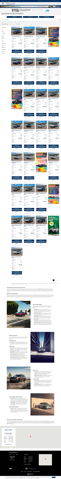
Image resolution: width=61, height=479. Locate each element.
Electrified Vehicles (31, 3)
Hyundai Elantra (36, 309)
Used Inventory (26, 3)
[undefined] (30, 10)
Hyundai (14, 24)
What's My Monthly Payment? (17, 52)
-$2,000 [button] (21, 71)
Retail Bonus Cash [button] (14, 41)
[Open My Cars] (58, 3)
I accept (54, 477)
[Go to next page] (58, 280)
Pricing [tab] (14, 37)
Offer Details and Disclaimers (51, 46)
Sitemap (22, 471)
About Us (53, 3)
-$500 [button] (21, 44)
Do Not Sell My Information (36, 471)
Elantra (10, 24)
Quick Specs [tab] (19, 37)
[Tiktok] (12, 468)
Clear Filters (18, 24)
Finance (36, 3)
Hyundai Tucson (12, 351)
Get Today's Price (17, 50)
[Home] (3, 3)
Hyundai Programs (43, 3)
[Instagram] (10, 468)
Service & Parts (49, 3)
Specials (39, 3)
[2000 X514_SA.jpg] (30, 10)
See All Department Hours (8, 444)
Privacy (25, 471)
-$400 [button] (21, 46)
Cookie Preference (29, 471)
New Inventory (21, 3)
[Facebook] (9, 468)
